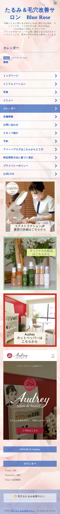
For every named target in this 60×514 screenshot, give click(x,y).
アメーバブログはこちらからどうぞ (23, 149)
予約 (5, 141)
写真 (5, 92)
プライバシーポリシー (15, 165)
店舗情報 (8, 116)
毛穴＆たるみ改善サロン (23, 511)
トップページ (10, 75)
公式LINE (8, 174)
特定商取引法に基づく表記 (18, 157)
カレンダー (9, 108)
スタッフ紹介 (10, 133)
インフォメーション (14, 84)
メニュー (8, 100)
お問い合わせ (10, 125)
